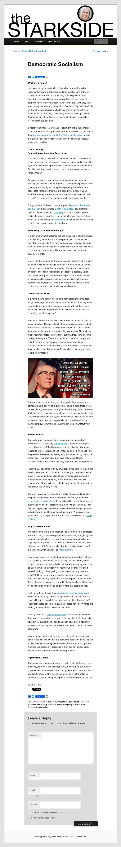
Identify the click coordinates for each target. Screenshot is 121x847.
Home (16, 41)
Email (34, 791)
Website (33, 804)
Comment (34, 734)
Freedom (58, 704)
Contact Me (38, 41)
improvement (59, 219)
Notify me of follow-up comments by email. (48, 812)
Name (34, 776)
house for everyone (56, 614)
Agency (44, 704)
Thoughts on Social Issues (68, 701)
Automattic (81, 836)
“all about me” (65, 549)
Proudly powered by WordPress (47, 836)
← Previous (95, 51)
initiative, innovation (64, 208)
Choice (51, 704)
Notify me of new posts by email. (44, 817)
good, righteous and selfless (41, 501)
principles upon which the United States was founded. (56, 134)
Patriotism (52, 701)
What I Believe (54, 41)
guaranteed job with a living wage (73, 592)
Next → (105, 51)
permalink (43, 707)
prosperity (58, 212)
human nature (60, 443)
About (25, 41)
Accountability (34, 704)
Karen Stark (41, 51)
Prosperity (67, 704)
